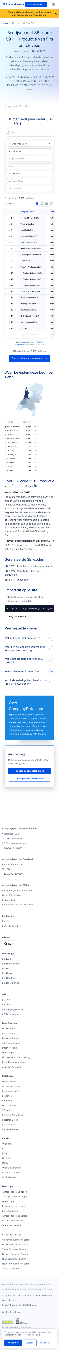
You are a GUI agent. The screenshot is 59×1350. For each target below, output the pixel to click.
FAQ (4, 1148)
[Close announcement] (56, 14)
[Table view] (37, 203)
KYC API (6, 1004)
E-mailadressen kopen (13, 1206)
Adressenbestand (11, 1043)
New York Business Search (16, 1263)
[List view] (46, 203)
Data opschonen (10, 1038)
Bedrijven (7, 1100)
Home (5, 23)
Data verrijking (9, 1047)
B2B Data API (8, 1033)
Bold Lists (7, 973)
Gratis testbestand (11, 1225)
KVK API (6, 999)
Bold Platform (9, 978)
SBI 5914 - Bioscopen (17, 579)
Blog (4, 1153)
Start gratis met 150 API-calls (31, 15)
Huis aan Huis (9, 1105)
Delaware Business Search (15, 1244)
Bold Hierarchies (10, 982)
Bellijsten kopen (10, 1211)
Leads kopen (8, 1201)
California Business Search (16, 1239)
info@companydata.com (14, 843)
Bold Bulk (7, 968)
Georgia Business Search (15, 1254)
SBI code (15, 23)
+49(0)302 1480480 (12, 873)
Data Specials (9, 1081)
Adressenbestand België (14, 1215)
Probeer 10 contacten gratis (29, 770)
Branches (7, 1095)
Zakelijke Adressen (11, 1067)
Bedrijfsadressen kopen (14, 1062)
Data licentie (8, 1028)
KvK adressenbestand (13, 1220)
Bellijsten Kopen (10, 1129)
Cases (5, 1163)
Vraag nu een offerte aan (29, 778)
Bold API (6, 959)
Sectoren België (10, 1119)
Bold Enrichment (10, 963)
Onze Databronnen (11, 1167)
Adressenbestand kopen (14, 1191)
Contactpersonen (11, 1086)
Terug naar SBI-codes (17, 106)
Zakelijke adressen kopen (15, 1196)
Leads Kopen (8, 1052)
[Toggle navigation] (53, 4)
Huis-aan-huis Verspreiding (16, 1057)
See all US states (10, 1268)
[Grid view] (41, 203)
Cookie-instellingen (12, 1312)
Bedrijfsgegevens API (13, 1009)
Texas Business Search (14, 1249)
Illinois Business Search (14, 1259)
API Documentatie (11, 1014)
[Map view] (51, 203)
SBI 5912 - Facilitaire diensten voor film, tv (29, 566)
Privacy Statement (11, 1172)
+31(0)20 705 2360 (12, 847)
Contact (6, 1158)
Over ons (6, 1143)
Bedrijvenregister (11, 1091)
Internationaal (9, 1124)
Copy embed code (17, 616)
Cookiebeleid (9, 1177)
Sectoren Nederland (12, 1115)
